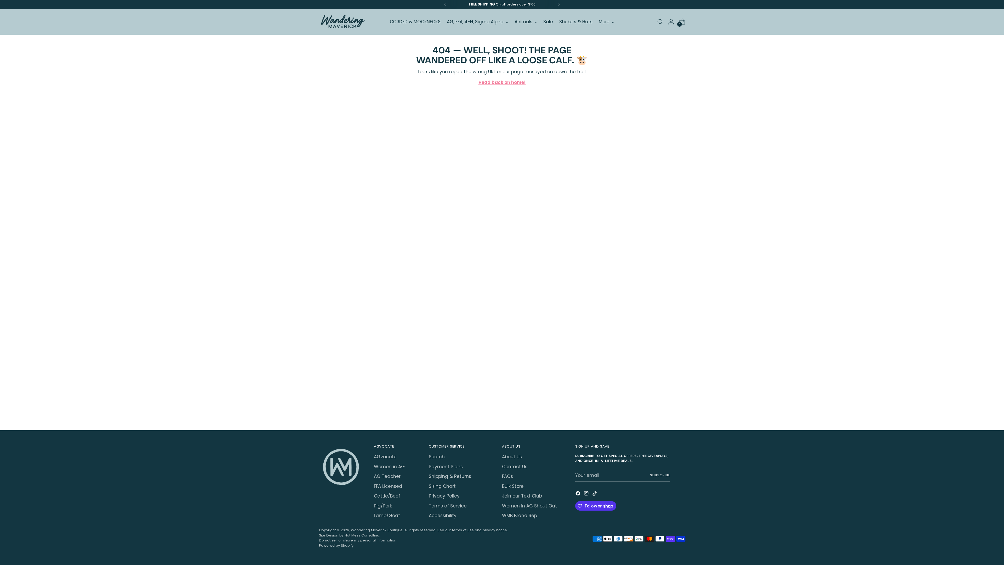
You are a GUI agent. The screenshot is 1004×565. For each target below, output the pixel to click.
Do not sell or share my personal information (357, 540)
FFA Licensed (388, 486)
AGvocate (385, 457)
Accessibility (443, 515)
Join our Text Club (522, 496)
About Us (512, 457)
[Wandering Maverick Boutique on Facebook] (578, 494)
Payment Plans (446, 467)
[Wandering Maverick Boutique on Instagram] (587, 494)
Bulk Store (513, 486)
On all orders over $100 (515, 4)
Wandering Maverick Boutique (377, 530)
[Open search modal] (660, 21)
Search (437, 457)
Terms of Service (448, 506)
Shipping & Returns (450, 476)
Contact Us (514, 467)
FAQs (507, 476)
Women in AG (389, 467)
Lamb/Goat (387, 515)
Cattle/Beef (387, 496)
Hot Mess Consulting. (362, 535)
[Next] (559, 4)
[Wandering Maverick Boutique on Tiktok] (595, 494)
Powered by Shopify (336, 545)
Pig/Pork (383, 506)
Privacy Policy (444, 496)
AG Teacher (387, 476)
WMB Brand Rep (519, 515)
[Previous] (445, 4)
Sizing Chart (442, 486)
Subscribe (660, 475)
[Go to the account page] (671, 21)
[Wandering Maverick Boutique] (342, 22)
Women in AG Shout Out (529, 506)
